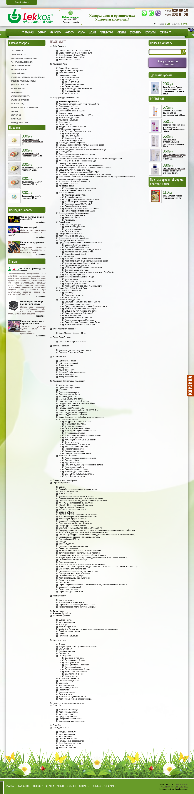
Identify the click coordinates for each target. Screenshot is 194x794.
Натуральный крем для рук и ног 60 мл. (76, 403)
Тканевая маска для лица (76, 270)
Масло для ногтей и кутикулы (72, 147)
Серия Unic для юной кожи (70, 591)
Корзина (164, 32)
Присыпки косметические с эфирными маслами (80, 498)
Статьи (81, 32)
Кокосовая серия (66, 186)
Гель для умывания (73, 229)
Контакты (151, 32)
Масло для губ (65, 152)
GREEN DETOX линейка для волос (80, 311)
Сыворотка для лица (74, 84)
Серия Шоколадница (68, 68)
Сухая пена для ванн (68, 589)
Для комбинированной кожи (77, 669)
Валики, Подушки (19, 70)
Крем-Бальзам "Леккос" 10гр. (72, 55)
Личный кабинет (22, 2)
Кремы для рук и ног (74, 295)
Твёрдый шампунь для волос (78, 318)
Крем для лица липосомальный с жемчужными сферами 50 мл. (173, 143)
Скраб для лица (71, 86)
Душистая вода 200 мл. (69, 387)
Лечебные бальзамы (68, 636)
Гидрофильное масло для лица (73, 546)
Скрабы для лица (66, 651)
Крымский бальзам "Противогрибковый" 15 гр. (32, 142)
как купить (24, 786)
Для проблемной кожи (74, 674)
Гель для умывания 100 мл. (77, 428)
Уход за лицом (71, 279)
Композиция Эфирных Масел (72, 519)
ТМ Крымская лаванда (69, 129)
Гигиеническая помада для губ (72, 560)
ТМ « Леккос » (17, 51)
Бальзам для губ (72, 224)
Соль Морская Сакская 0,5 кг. (72, 333)
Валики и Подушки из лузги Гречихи (75, 350)
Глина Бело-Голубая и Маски (71, 341)
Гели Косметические (68, 491)
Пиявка (61, 633)
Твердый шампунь (73, 197)
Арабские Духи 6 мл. (20, 96)
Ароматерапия (18, 88)
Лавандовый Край (19, 123)
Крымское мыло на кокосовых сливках (82, 208)
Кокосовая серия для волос (77, 304)
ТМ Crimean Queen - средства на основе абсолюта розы (84, 167)
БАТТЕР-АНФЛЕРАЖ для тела (79, 474)
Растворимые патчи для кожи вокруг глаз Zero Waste (89, 272)
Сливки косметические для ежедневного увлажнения (83, 500)
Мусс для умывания (74, 426)
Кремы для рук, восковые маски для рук (83, 286)
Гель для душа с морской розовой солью (83, 465)
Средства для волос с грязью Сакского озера (85, 306)
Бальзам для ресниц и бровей (72, 412)
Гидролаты (63, 582)
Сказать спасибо (71, 22)
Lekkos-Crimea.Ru (166, 784)
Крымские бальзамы (68, 120)
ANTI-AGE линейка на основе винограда (77, 161)
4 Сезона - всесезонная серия (72, 510)
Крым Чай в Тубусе (67, 370)
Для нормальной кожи (74, 660)
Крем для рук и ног (73, 140)
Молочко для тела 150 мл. (76, 471)
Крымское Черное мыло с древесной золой (32, 322)
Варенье (62, 487)
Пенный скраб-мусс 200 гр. (77, 469)
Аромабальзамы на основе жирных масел (77, 489)
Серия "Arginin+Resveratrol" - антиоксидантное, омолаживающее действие (92, 585)
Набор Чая (63, 367)
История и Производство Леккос (32, 269)
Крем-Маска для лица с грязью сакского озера (86, 261)
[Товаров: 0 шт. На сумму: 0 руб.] (190, 385)
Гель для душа (71, 136)
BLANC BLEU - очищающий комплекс (75, 505)
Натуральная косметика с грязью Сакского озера (81, 145)
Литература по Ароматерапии (72, 525)
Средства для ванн (67, 716)
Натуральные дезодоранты (71, 741)
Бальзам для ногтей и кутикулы (73, 415)
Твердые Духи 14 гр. (68, 396)
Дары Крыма (64, 222)
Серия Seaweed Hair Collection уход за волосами (81, 417)
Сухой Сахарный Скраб (75, 254)
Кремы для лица (72, 676)
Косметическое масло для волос (79, 324)
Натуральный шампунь (69, 406)
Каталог (42, 32)
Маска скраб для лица (74, 424)
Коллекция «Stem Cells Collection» (80, 440)
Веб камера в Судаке (104, 786)
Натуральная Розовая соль (71, 408)
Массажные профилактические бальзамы (77, 516)
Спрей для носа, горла (69, 631)
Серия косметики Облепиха (71, 507)
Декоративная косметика (70, 233)
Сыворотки (63, 653)
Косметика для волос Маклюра (79, 320)
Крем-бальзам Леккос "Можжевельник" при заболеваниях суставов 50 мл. (173, 90)
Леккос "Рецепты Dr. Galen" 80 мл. (74, 50)
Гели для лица (65, 694)
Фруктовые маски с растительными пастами (79, 553)
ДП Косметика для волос (70, 299)
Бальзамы (63, 683)
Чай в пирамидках (66, 374)
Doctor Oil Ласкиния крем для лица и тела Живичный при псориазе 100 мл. (174, 128)
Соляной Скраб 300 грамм (76, 247)
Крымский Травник (20, 100)
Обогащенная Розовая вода (77, 444)
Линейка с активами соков (70, 163)
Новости (69, 32)
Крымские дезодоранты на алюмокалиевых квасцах (82, 149)
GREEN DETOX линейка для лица (74, 170)
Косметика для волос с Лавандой (80, 308)
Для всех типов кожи (74, 658)
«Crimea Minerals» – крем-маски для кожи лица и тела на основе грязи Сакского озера (98, 566)
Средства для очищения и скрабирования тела (80, 243)
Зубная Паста (64, 620)
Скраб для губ (65, 124)
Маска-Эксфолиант (73, 437)
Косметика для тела (67, 456)
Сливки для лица (66, 692)
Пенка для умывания (68, 548)
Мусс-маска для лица (74, 433)
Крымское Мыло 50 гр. (75, 195)
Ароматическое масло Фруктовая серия (76, 607)
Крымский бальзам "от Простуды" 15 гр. (32, 183)
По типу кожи (64, 656)
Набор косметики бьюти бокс (77, 453)
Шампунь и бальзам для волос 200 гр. (82, 302)
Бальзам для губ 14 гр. (69, 394)
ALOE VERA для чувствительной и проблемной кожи (82, 532)
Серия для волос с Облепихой (78, 313)
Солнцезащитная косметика (71, 240)
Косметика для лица (68, 419)
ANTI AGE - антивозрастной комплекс (75, 503)
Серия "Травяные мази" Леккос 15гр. (75, 53)
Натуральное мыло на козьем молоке (81, 199)
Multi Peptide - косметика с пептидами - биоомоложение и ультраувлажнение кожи (96, 177)
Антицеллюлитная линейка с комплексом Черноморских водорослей (90, 158)
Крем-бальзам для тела (69, 743)
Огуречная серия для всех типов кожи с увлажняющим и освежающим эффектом (96, 530)
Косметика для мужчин (69, 156)
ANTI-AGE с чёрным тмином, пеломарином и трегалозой (84, 174)
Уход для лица (18, 104)
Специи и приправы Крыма (23, 81)
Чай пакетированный (68, 363)
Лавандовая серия (67, 75)
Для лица (69, 293)
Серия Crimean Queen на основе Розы (82, 322)
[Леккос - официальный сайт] (30, 24)
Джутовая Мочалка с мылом (71, 111)
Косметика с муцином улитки (72, 696)
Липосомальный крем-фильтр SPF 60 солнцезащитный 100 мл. (174, 113)
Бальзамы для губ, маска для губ (80, 281)
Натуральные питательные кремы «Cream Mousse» (82, 555)
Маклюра (62, 624)
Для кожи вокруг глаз (68, 681)
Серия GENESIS (66, 512)
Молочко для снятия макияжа (78, 88)
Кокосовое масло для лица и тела (80, 188)
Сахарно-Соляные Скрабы (76, 245)
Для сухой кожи (71, 662)
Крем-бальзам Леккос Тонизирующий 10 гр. (172, 197)
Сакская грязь (65, 113)
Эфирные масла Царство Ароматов (75, 523)
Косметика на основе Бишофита (73, 238)
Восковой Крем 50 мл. (68, 102)
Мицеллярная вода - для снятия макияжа (77, 646)
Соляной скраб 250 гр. (68, 539)
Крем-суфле (64, 122)
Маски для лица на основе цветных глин (83, 268)
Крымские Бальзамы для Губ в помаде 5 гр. (78, 104)
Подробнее (40, 222)
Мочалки (62, 390)
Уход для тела (71, 93)
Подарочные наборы (67, 106)
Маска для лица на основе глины (79, 431)
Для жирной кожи (72, 667)
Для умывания (71, 79)
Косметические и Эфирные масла (74, 213)
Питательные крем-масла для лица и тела (78, 571)
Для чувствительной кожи (76, 665)
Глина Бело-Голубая (20, 66)
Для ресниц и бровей (68, 687)
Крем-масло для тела (68, 117)
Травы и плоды (65, 365)
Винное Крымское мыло (75, 206)
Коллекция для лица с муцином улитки (82, 435)
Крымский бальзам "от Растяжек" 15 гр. (32, 169)
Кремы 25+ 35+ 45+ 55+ (75, 671)
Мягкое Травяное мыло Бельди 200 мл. (82, 249)
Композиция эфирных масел (71, 602)
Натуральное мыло (67, 732)
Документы (135, 32)
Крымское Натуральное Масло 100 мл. (76, 115)
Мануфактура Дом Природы (24, 58)
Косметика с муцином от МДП (32, 243)
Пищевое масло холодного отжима (24, 109)
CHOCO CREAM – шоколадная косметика (77, 514)
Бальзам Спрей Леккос (69, 60)
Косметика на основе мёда (71, 236)
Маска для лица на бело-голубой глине (82, 263)
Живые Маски (65, 494)
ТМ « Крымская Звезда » (22, 62)
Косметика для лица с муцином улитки (76, 154)
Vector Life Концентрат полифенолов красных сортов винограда (87, 629)
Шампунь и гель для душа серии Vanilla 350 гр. (80, 528)
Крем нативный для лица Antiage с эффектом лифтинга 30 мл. (174, 171)
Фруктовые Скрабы (73, 462)
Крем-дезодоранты (67, 562)
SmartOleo (16, 119)
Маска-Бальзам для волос (70, 399)
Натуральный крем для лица (77, 421)
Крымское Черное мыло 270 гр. (79, 252)
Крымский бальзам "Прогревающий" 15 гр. (32, 155)
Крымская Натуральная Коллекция (28, 77)
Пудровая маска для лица (76, 265)
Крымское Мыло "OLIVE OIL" (78, 204)
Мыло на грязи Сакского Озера (78, 202)
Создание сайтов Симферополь (173, 789)
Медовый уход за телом (75, 283)
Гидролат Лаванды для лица (77, 131)
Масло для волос (66, 385)
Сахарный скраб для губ (69, 587)
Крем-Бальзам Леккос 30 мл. (72, 57)
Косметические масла (68, 678)
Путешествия (106, 32)
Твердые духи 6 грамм (69, 108)
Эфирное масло (72, 218)
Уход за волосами (66, 73)
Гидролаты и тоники (67, 738)
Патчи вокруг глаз (66, 580)
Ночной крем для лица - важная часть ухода (32, 302)
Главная (28, 32)
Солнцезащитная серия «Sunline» (74, 573)
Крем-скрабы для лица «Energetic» (74, 578)
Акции (92, 32)
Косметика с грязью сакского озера (74, 699)
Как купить (55, 32)
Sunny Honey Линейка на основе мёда (76, 277)
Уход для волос (65, 714)
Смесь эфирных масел (75, 215)
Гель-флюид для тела (74, 476)
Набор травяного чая (68, 377)
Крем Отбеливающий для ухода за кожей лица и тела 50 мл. (174, 157)
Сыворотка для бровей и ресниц (73, 179)
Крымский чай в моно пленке (71, 372)
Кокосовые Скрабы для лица (77, 190)
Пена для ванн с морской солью (73, 401)
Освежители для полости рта (72, 569)
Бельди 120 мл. (71, 460)
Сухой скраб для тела (74, 138)
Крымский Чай (18, 73)
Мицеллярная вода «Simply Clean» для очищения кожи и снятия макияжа (92, 557)
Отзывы (121, 32)
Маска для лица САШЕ (75, 274)
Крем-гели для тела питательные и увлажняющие (81, 564)
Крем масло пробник (74, 467)
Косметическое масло (68, 392)
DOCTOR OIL (157, 99)
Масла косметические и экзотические (76, 496)
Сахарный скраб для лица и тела (73, 521)
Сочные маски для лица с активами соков (84, 165)
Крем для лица (71, 77)
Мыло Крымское (66, 192)
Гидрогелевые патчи (74, 449)
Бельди (62, 541)
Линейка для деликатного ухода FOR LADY (78, 172)
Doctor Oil (16, 115)
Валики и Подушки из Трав (70, 352)
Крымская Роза (18, 54)
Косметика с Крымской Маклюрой (74, 181)
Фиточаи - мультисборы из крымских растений (79, 550)
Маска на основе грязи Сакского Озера (82, 258)
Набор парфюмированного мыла (79, 211)
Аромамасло (70, 220)
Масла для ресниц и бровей (71, 142)
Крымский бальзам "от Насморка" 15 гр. (32, 197)
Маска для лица (72, 91)
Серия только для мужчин (70, 70)
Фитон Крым (16, 92)
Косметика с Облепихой (69, 290)
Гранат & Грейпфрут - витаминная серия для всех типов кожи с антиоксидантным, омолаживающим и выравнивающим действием (95, 536)
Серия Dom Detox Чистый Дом (72, 288)
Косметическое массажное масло (80, 458)
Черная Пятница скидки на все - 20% (32, 218)
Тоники (61, 644)
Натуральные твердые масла (72, 127)
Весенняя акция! (28, 227)
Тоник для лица (71, 82)
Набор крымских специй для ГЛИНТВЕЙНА (78, 410)
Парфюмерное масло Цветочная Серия (76, 604)
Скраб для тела (65, 745)
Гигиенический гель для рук (71, 575)
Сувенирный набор (67, 361)
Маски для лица (66, 256)
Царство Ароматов (20, 85)
